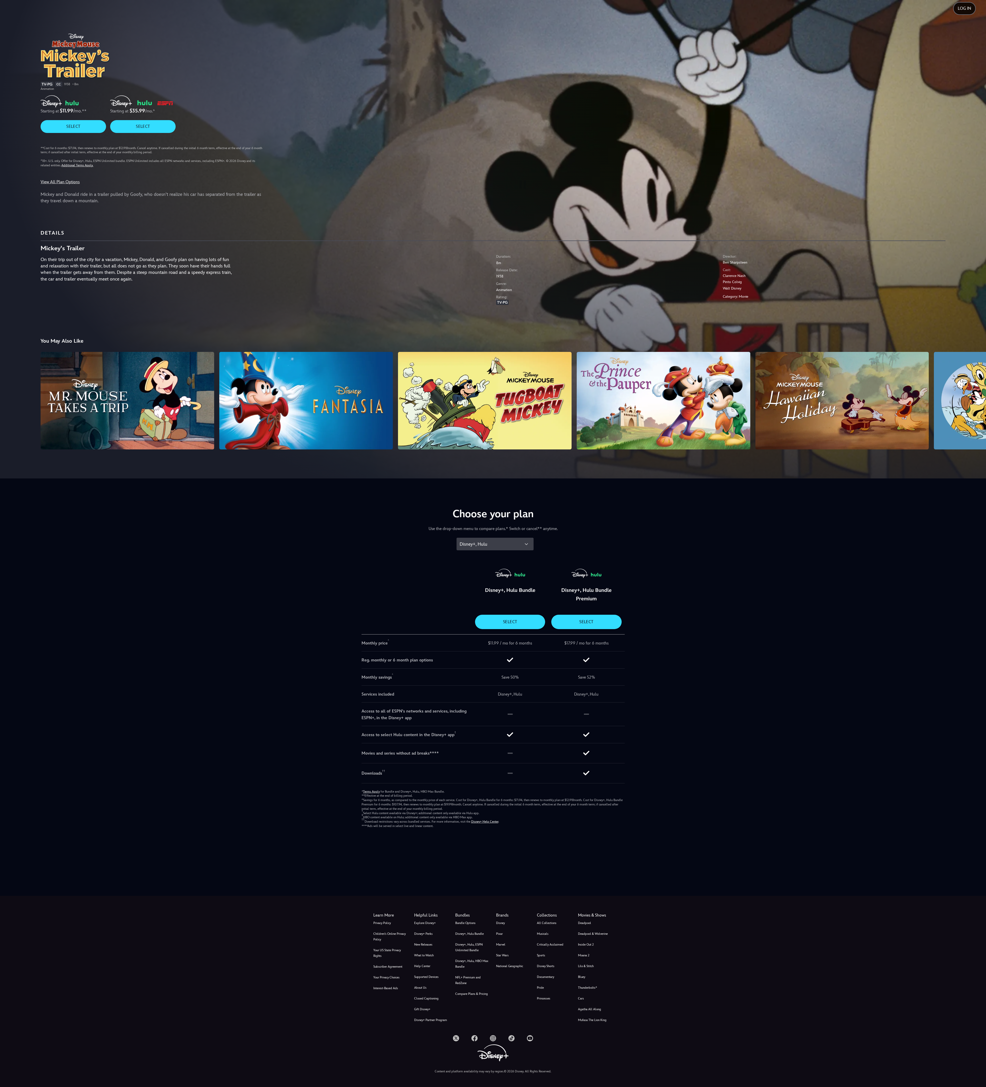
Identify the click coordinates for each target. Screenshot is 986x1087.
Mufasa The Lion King (592, 1020)
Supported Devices (426, 977)
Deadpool (584, 923)
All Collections (546, 923)
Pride (540, 987)
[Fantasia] (306, 400)
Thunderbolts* (587, 987)
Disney (500, 923)
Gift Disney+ (422, 1009)
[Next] (976, 400)
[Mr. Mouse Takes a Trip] (127, 400)
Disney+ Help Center (484, 821)
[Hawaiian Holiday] (842, 400)
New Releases (423, 944)
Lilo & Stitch (586, 966)
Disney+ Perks (423, 934)
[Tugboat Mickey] (485, 400)
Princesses (543, 998)
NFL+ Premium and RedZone (468, 980)
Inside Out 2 (586, 944)
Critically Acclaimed (550, 944)
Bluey (581, 977)
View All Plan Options (60, 181)
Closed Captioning (426, 998)
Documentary (545, 977)
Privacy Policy (382, 923)
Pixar (499, 934)
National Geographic (509, 966)
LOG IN (964, 8)
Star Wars (502, 955)
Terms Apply (371, 791)
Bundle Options (465, 923)
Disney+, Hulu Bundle (469, 934)
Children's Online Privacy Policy (389, 936)
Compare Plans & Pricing (471, 994)
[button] (431, 915)
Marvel (500, 944)
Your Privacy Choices (386, 977)
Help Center (422, 966)
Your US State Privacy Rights (387, 953)
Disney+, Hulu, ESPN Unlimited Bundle (469, 947)
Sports (541, 955)
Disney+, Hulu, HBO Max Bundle (471, 963)
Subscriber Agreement (387, 966)
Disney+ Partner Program (430, 1020)
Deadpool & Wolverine (593, 934)
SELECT (73, 126)
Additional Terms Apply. (77, 165)
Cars (581, 998)
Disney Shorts (545, 966)
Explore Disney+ (425, 923)
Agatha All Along (589, 1009)
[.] (456, 1038)
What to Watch (424, 955)
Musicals (542, 934)
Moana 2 (583, 955)
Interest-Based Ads (385, 988)
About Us (420, 987)
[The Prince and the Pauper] (663, 400)
